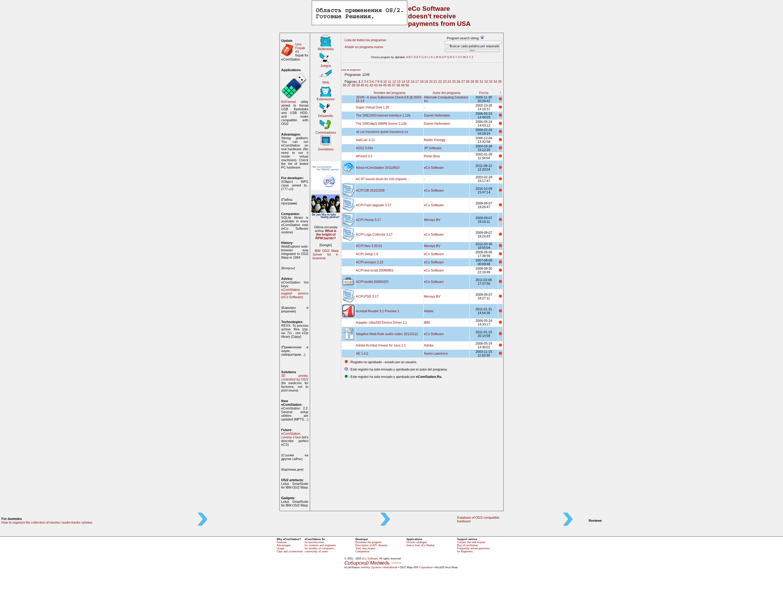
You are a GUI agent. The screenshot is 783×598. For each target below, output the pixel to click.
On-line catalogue (416, 542)
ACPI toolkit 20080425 (372, 282)
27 (463, 81)
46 (389, 85)
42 (371, 85)
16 (412, 81)
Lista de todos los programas (365, 40)
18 (422, 81)
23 (445, 81)
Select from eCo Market (420, 545)
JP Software (432, 148)
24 (449, 81)
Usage (280, 548)
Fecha (483, 93)
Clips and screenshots (290, 551)
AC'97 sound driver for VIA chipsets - (382, 179)
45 (385, 85)
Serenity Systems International (379, 567)
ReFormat (288, 102)
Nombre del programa (389, 93)
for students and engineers (320, 545)
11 (389, 81)
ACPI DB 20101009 (370, 190)
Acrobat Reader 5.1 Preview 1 (377, 311)
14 (403, 81)
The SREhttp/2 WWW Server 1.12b (381, 123)
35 (500, 81)
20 (431, 81)
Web (325, 82)
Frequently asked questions (473, 548)
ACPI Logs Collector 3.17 (374, 234)
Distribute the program (368, 542)
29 (472, 81)
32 (486, 81)
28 (467, 81)
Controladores (325, 132)
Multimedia (326, 49)
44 (380, 85)
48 (398, 85)
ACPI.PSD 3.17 (367, 296)
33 (490, 81)
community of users (316, 551)
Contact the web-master (471, 542)
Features (282, 542)
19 (426, 81)
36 (344, 85)
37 (349, 85)
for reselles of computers (319, 548)
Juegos (325, 65)
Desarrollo (325, 116)
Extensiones (326, 99)
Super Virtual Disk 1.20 (372, 107)
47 (394, 85)
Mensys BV (432, 220)
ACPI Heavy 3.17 (368, 220)
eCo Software (434, 167)
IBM (427, 322)
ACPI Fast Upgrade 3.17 (373, 205)
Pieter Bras (432, 156)
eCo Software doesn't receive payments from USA (439, 16)
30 (477, 81)
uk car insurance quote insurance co (382, 132)
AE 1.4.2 (362, 353)
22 (440, 81)
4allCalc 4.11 (365, 140)
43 (376, 85)
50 (407, 85)
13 (398, 81)
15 (408, 81)
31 (481, 81)
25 (454, 81)
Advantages (284, 545)
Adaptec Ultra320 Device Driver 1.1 (381, 322)
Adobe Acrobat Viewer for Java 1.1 (381, 345)
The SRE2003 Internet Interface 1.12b (383, 115)
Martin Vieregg (434, 140)
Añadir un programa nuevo (364, 47)
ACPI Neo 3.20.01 (369, 246)
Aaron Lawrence (436, 353)
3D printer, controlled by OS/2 (294, 377)
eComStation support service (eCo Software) (294, 293)
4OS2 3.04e (364, 148)
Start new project (365, 548)
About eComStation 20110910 (377, 167)
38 (353, 85)
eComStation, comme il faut (291, 435)
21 (435, 81)
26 (458, 81)
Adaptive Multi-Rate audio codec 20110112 (387, 334)
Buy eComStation (467, 545)
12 (394, 81)
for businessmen (314, 542)
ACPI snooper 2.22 (369, 262)
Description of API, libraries (371, 545)
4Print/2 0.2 (364, 156)
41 (367, 85)
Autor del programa (446, 93)
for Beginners (465, 551)
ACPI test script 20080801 (375, 270)
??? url (287, 189)
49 (403, 85)
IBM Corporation (423, 567)
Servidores (326, 149)
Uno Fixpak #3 (300, 48)
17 (417, 81)
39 (358, 85)
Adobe (429, 311)
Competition (362, 551)
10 (385, 81)
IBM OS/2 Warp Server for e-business (326, 254)
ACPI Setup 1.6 (367, 254)
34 (495, 81)
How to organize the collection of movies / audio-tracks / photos (46, 522)
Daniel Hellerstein (437, 115)
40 (362, 85)
